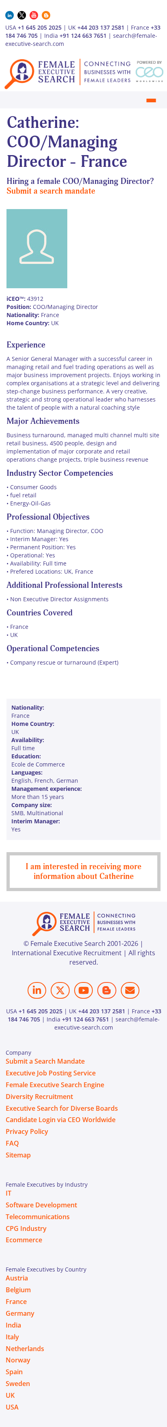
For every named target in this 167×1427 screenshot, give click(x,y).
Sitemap (18, 1155)
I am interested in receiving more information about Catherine (83, 871)
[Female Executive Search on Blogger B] (106, 990)
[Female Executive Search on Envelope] (130, 990)
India (13, 1325)
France (16, 1301)
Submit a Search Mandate (45, 1061)
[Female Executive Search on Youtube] (83, 990)
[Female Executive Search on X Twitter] (60, 990)
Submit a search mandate (50, 191)
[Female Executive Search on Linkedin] (37, 990)
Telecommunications (38, 1216)
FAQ (12, 1143)
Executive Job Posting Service (51, 1073)
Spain (14, 1371)
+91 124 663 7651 (83, 35)
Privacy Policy (27, 1131)
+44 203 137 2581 (100, 27)
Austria (17, 1278)
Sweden (18, 1383)
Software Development (41, 1204)
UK (10, 1395)
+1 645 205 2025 (40, 27)
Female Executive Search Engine (55, 1084)
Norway (18, 1360)
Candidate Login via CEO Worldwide (61, 1119)
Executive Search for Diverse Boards (62, 1108)
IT (8, 1193)
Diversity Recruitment (39, 1096)
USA (12, 1407)
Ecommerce (24, 1239)
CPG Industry (26, 1228)
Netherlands (25, 1348)
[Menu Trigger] (151, 100)
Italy (12, 1336)
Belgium (18, 1289)
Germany (20, 1313)
